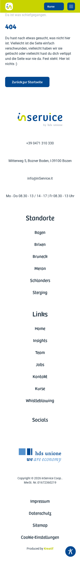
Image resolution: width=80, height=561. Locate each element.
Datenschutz (40, 513)
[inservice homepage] (9, 6)
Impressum (40, 501)
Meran (40, 268)
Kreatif (48, 548)
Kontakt (40, 376)
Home (40, 328)
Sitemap (40, 525)
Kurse (40, 388)
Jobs (40, 364)
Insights (40, 340)
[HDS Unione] (40, 455)
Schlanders (40, 280)
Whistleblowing (40, 400)
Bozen (40, 232)
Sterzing (40, 292)
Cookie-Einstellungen (40, 537)
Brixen (40, 244)
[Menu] (71, 6)
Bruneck (40, 256)
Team (40, 352)
